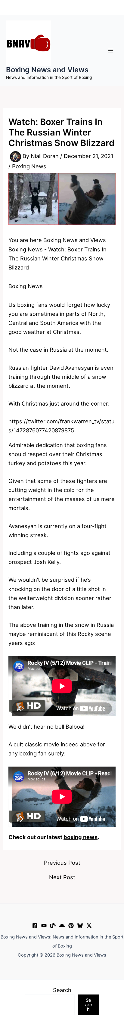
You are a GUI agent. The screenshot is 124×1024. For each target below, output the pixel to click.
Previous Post (62, 862)
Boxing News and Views (47, 69)
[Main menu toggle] (111, 50)
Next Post (62, 877)
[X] (89, 925)
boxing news (81, 837)
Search (62, 990)
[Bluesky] (80, 925)
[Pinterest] (71, 925)
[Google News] (62, 925)
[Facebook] (35, 925)
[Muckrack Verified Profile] (53, 925)
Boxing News (29, 166)
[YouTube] (44, 925)
